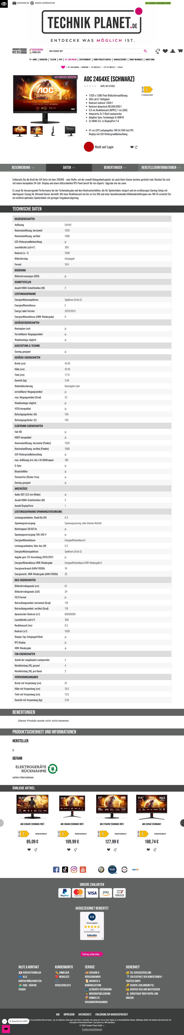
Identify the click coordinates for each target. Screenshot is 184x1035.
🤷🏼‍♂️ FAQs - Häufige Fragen (28, 987)
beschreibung (21, 167)
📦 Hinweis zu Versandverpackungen (96, 1000)
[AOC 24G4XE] (45, 99)
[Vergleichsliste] (157, 51)
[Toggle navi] (20, 51)
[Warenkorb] (180, 51)
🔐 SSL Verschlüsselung (138, 972)
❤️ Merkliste (62, 977)
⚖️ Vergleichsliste (63, 983)
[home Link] (63, 67)
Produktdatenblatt (147, 95)
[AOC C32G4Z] (144, 834)
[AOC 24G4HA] (65, 834)
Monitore (85, 67)
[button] (182, 823)
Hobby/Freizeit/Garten (102, 59)
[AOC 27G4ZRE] (105, 834)
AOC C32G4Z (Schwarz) (151, 824)
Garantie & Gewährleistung (45, 3)
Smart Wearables (136, 59)
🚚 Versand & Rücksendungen (93, 975)
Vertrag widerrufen (90, 954)
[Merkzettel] (165, 51)
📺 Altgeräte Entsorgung (98, 989)
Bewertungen (113, 167)
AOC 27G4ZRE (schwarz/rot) (112, 824)
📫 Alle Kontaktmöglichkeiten (30, 979)
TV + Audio (33, 59)
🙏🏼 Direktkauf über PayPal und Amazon (142, 996)
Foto (60, 59)
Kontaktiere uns (23, 3)
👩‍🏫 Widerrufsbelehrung (97, 994)
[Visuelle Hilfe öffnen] (4, 4)
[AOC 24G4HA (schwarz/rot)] (72, 807)
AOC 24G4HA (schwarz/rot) (72, 824)
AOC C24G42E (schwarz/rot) (32, 824)
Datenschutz (84, 1014)
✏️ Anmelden (62, 972)
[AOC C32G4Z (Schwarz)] (151, 807)
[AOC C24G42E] (25, 834)
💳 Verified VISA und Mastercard (143, 989)
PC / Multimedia (71, 59)
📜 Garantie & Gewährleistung (93, 983)
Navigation (43, 59)
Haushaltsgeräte (120, 59)
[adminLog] (104, 1025)
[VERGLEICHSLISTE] (136, 147)
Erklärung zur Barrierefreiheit (111, 1014)
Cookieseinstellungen (92, 1029)
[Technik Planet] (92, 24)
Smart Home (150, 59)
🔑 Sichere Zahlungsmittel (140, 985)
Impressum (69, 1014)
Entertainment (85, 59)
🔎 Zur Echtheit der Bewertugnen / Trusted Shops (144, 979)
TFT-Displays (95, 67)
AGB (58, 1014)
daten (67, 167)
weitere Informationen (23, 777)
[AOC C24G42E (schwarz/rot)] (32, 807)
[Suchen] (145, 51)
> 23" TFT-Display (109, 67)
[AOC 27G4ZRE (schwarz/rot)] (112, 807)
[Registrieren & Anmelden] (36, 51)
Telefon (53, 59)
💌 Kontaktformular (30, 972)
